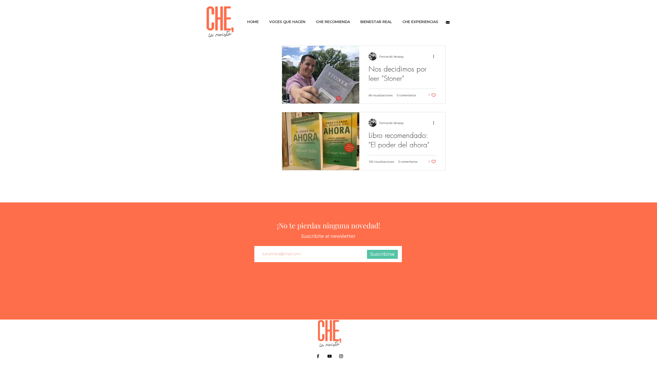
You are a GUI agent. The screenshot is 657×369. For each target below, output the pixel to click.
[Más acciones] (435, 56)
